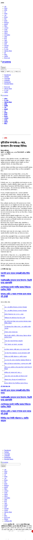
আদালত (6, 31)
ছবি (5, 53)
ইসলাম (5, 21)
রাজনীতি (6, 106)
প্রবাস (5, 40)
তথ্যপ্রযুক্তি (7, 35)
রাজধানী (6, 24)
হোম (5, 6)
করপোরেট (6, 45)
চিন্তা (5, 38)
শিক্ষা (5, 19)
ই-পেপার (6, 49)
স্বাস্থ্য (5, 37)
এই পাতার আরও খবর (5, 386)
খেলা (5, 15)
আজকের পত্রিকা (8, 51)
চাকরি (5, 44)
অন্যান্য (6, 47)
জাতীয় (5, 10)
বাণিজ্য (5, 13)
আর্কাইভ (6, 56)
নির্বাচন (5, 26)
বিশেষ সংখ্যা (7, 58)
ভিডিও (5, 54)
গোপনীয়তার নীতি (8, 521)
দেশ (5, 12)
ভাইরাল (5, 42)
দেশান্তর (6, 28)
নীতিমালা (6, 519)
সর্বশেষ (5, 8)
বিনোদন (6, 17)
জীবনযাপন (6, 22)
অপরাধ (5, 29)
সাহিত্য (5, 33)
